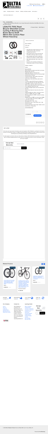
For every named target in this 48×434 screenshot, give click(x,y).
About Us (4, 307)
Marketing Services (6, 311)
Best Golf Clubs (28, 319)
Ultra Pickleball (8, 427)
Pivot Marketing (42, 431)
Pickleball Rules (28, 307)
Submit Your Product (6, 312)
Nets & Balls (34, 11)
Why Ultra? (6, 128)
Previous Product (34, 27)
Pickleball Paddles (10, 11)
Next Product (41, 27)
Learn (4, 11)
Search (4, 306)
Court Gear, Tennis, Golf (8, 15)
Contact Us (5, 308)
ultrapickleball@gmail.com (39, 5)
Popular (17, 11)
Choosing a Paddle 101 (29, 308)
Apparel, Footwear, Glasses (25, 11)
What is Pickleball (28, 306)
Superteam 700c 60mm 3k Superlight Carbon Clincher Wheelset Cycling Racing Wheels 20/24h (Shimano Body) (38, 278)
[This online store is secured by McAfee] (6, 320)
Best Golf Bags (27, 318)
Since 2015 (30, 5)
